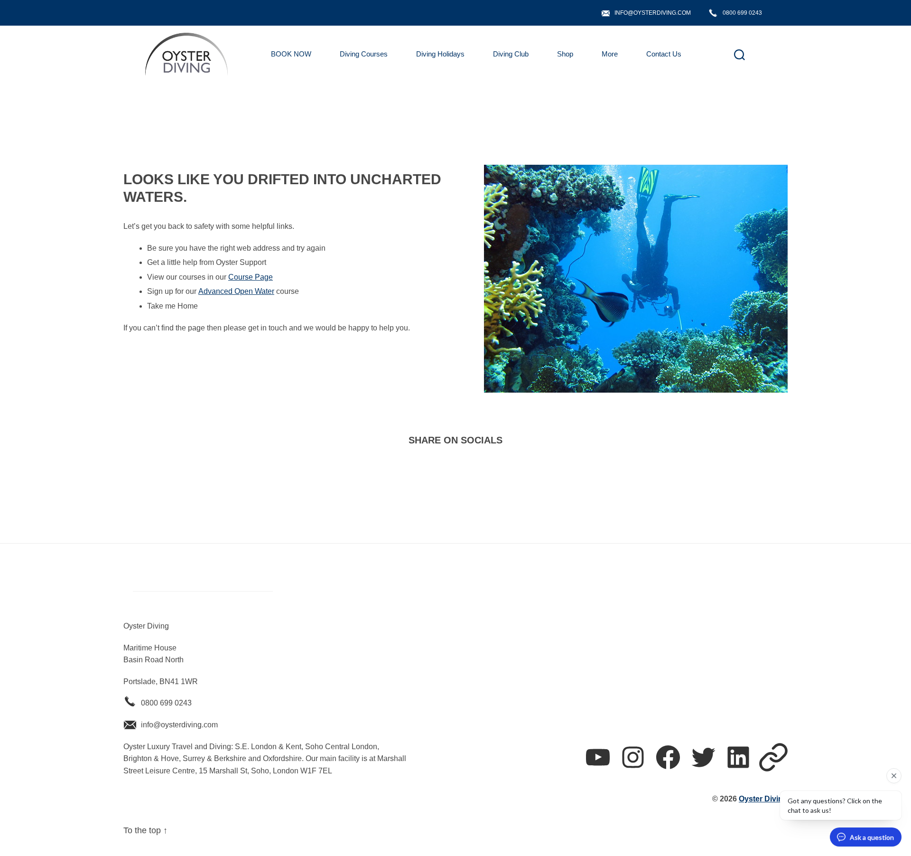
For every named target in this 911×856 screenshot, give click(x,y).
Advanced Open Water (236, 291)
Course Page (250, 277)
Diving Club (511, 54)
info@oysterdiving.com (652, 12)
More (610, 54)
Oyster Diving (763, 799)
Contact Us (663, 54)
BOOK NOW (291, 54)
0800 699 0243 (742, 12)
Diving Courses (364, 54)
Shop (565, 54)
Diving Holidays (440, 54)
